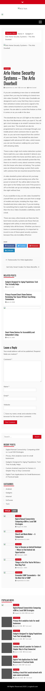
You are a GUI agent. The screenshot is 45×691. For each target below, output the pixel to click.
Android (9, 489)
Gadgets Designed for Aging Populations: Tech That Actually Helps (21, 283)
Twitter (22, 246)
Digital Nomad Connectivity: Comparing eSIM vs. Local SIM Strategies (25, 521)
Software (9, 500)
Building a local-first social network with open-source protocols (27, 673)
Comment (8, 359)
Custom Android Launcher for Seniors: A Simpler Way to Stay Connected (27, 647)
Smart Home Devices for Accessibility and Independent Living (20, 333)
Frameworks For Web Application (20, 260)
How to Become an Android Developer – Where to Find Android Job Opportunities (28, 550)
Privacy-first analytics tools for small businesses (26, 622)
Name (6, 386)
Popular (7, 511)
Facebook (10, 246)
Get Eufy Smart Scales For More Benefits (21, 267)
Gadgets (7, 68)
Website (7, 405)
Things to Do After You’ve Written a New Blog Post (27, 563)
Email (6, 396)
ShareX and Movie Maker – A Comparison (25, 535)
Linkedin (10, 250)
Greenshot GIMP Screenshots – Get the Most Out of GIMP (27, 576)
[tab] (7, 510)
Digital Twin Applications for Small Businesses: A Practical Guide (25, 660)
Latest (14, 511)
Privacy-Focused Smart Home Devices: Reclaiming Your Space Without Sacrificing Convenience (20, 297)
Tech (8, 504)
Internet (9, 496)
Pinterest (34, 246)
